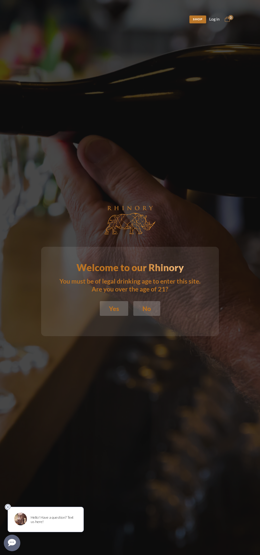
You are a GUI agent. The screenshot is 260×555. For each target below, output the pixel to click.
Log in (214, 19)
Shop (198, 19)
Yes (114, 308)
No (146, 308)
